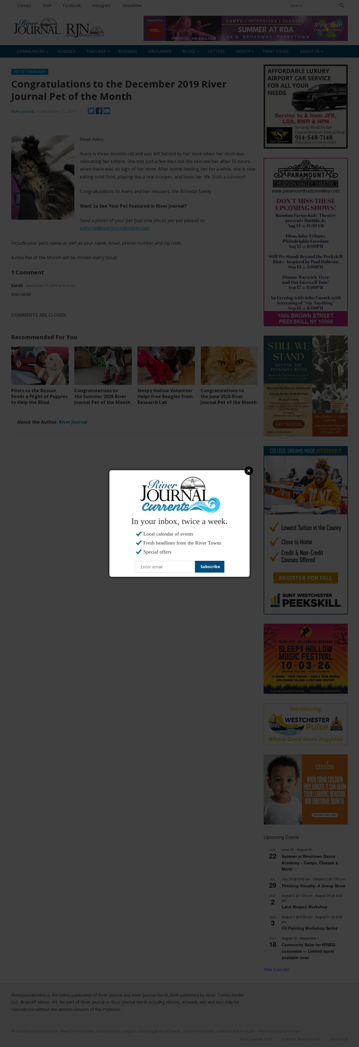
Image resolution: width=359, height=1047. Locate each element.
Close (249, 471)
